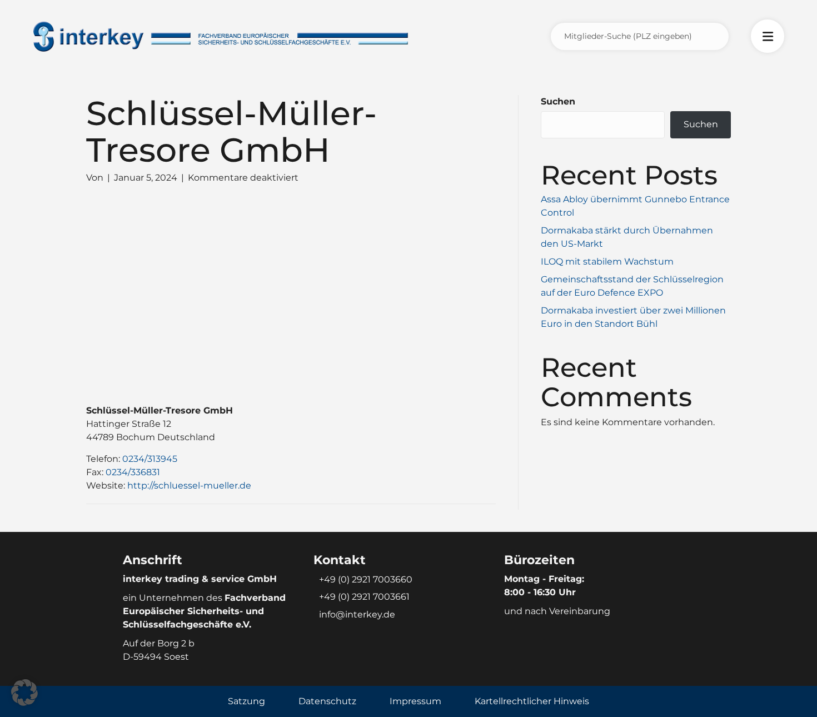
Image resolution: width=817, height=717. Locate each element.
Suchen (558, 101)
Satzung (246, 701)
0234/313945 (149, 459)
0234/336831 (133, 472)
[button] (24, 692)
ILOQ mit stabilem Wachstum (607, 261)
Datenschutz (327, 701)
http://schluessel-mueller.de (189, 485)
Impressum (415, 701)
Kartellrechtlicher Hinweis (532, 701)
